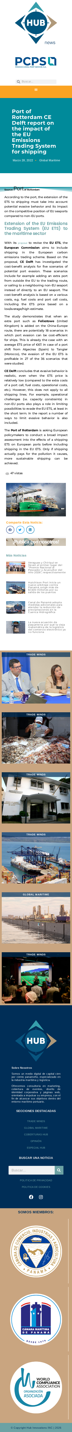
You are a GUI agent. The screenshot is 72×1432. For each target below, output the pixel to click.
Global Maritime (49, 160)
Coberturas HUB (36, 1134)
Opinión (36, 1141)
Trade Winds (36, 1121)
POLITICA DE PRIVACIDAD (36, 1180)
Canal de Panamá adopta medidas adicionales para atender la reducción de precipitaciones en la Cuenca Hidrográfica (45, 607)
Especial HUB (36, 1147)
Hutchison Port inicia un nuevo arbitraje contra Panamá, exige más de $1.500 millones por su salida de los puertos (44, 587)
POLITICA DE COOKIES (36, 1187)
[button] (36, 89)
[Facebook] (31, 1197)
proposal (22, 243)
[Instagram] (41, 1197)
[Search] (59, 1170)
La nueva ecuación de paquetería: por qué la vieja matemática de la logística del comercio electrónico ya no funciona (47, 627)
